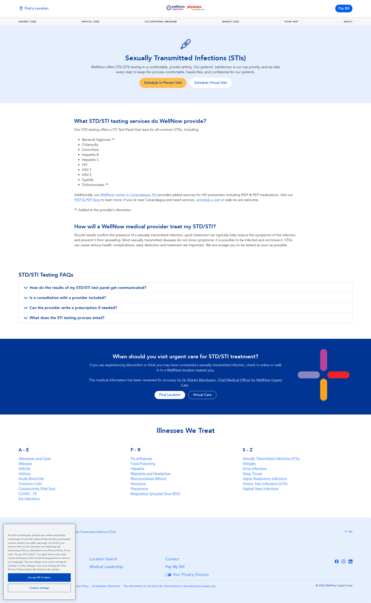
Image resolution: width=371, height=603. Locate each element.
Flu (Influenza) (141, 458)
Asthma (24, 473)
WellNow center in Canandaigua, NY (128, 195)
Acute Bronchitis (31, 478)
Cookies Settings (39, 587)
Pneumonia (139, 488)
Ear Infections (29, 498)
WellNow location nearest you (190, 370)
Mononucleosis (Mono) (148, 478)
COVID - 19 (28, 493)
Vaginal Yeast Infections (261, 488)
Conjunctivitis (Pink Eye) (37, 488)
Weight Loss (230, 21)
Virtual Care (90, 21)
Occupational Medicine (161, 21)
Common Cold (30, 483)
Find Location (169, 394)
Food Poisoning (143, 463)
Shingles (249, 463)
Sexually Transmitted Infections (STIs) (271, 458)
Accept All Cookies (39, 577)
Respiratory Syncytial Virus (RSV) (155, 493)
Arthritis (25, 468)
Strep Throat (252, 473)
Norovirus (138, 483)
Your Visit (291, 21)
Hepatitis (137, 468)
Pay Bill (343, 8)
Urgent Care (27, 21)
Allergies (25, 463)
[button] (185, 288)
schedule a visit (208, 200)
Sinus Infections (255, 468)
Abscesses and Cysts (35, 458)
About (348, 21)
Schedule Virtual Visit (210, 82)
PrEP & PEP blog (87, 200)
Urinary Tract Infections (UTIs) (265, 483)
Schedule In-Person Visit (163, 82)
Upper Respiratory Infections (265, 478)
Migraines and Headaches (151, 473)
